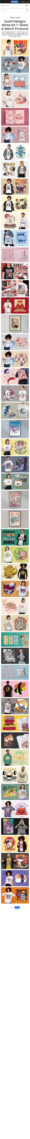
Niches (12, 17)
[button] (23, 1)
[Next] (17, 907)
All (3, 10)
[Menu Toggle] (26, 6)
